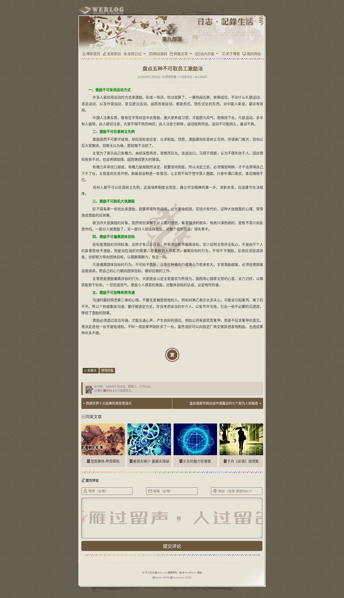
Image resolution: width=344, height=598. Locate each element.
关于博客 (233, 54)
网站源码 (160, 54)
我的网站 (254, 54)
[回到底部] (273, 576)
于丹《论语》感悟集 (243, 461)
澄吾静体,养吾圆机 (105, 461)
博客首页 (93, 54)
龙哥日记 (134, 54)
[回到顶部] (273, 567)
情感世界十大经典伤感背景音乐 (109, 403)
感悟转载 (170, 76)
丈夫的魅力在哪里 (197, 461)
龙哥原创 (114, 54)
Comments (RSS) (182, 577)
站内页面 (207, 54)
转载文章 (181, 54)
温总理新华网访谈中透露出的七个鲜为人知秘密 (223, 403)
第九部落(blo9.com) (156, 572)
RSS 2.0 (112, 390)
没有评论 (186, 76)
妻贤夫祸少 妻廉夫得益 (151, 461)
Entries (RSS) (162, 577)
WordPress (190, 572)
